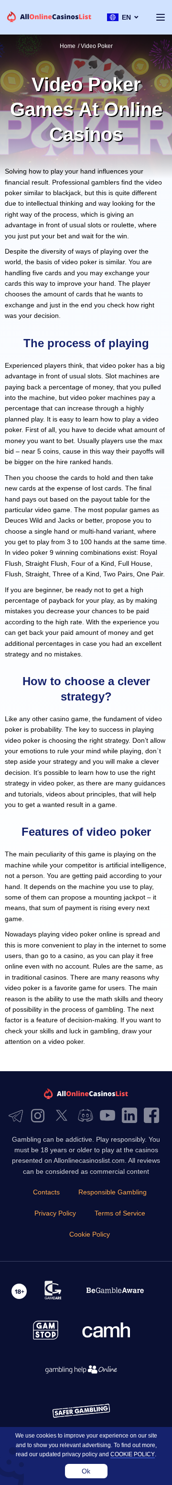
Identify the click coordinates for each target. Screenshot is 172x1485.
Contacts (46, 1192)
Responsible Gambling (112, 1192)
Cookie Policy (89, 1234)
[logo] (49, 17)
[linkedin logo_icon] (132, 1116)
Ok (86, 1471)
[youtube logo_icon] (110, 1116)
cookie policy (132, 1454)
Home (67, 46)
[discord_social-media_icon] (88, 1116)
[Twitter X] (64, 1116)
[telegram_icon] (18, 1116)
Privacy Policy (55, 1213)
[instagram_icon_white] (40, 1116)
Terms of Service (120, 1213)
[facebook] (154, 1116)
